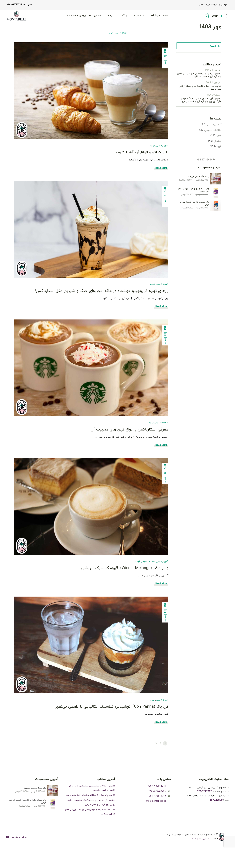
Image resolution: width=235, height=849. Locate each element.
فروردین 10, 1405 (212, 70)
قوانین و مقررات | (19, 837)
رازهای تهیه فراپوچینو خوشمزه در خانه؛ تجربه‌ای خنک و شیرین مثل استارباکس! (101, 291)
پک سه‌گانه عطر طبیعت (198, 176)
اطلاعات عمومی (161, 422)
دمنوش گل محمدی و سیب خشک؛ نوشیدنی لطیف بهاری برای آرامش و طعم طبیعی (199, 100)
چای (219, 135)
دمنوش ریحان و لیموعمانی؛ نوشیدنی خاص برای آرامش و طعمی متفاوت (199, 75)
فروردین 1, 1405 (213, 82)
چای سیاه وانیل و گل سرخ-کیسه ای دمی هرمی (193, 190)
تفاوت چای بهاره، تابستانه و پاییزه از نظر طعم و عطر (200, 87)
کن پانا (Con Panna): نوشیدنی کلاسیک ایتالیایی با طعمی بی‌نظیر (111, 706)
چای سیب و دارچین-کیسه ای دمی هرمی (194, 203)
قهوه (152, 145)
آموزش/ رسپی (162, 145)
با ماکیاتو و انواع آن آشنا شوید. (141, 152)
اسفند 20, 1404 (213, 95)
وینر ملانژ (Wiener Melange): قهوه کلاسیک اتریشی (124, 568)
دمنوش (217, 141)
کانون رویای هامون (201, 838)
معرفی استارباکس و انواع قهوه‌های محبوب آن (129, 429)
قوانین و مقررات (219, 4)
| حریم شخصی (205, 4)
